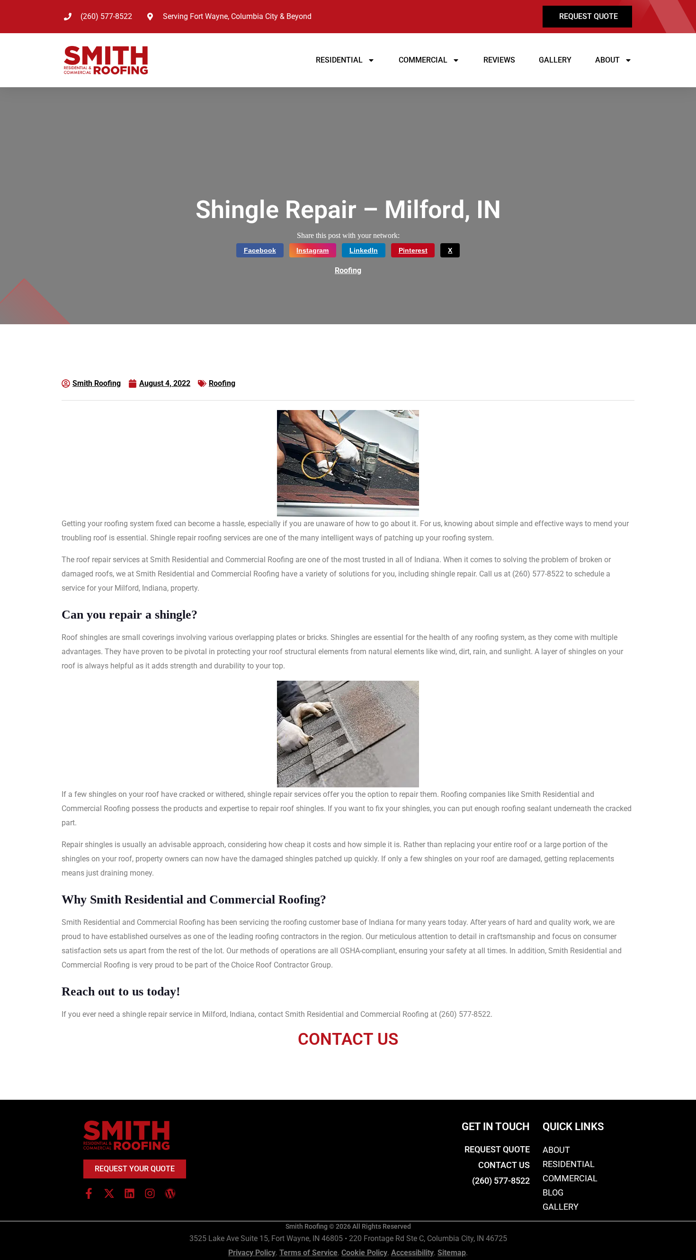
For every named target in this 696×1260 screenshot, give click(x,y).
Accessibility (412, 1252)
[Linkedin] (129, 1193)
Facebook (260, 250)
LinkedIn (363, 250)
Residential (339, 59)
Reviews (499, 59)
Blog (553, 1192)
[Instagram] (149, 1193)
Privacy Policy (252, 1252)
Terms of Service (308, 1252)
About (607, 59)
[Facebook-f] (88, 1193)
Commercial (423, 59)
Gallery (555, 59)
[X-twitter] (109, 1193)
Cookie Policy (364, 1252)
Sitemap (451, 1252)
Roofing (348, 270)
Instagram (312, 250)
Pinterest (413, 250)
